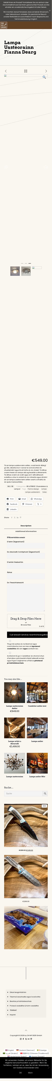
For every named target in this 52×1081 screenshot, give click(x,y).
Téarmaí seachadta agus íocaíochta (25, 997)
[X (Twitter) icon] (26, 1039)
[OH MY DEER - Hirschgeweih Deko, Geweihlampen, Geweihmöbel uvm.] (4, 25)
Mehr (30, 1073)
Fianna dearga (33, 489)
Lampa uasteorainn (32, 492)
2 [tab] (26, 264)
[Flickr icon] (29, 1039)
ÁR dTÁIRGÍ (30, 486)
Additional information (26, 531)
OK (20, 1073)
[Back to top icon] (26, 1030)
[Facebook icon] (23, 1039)
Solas (45, 492)
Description (26, 526)
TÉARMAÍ (13, 1010)
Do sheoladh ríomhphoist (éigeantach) (23, 552)
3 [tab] (29, 264)
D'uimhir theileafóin (15, 562)
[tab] (26, 526)
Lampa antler (37, 741)
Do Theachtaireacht (15, 582)
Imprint (12, 1015)
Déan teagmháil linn (18, 992)
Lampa (44, 489)
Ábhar (9, 572)
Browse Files (26, 625)
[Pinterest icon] (31, 1039)
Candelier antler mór (37, 706)
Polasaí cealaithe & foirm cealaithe (24, 1006)
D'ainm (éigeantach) (15, 541)
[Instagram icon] (21, 1039)
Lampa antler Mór (37, 777)
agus (25, 648)
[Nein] (48, 1068)
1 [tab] (22, 264)
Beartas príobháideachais (20, 1001)
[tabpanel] (26, 167)
